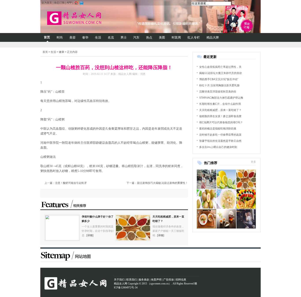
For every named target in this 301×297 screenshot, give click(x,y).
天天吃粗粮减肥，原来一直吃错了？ (220, 110)
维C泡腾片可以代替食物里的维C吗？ (221, 122)
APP (69, 2)
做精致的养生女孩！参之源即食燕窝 (220, 116)
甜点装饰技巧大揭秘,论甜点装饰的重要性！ (162, 182)
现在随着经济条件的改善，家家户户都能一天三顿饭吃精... (168, 231)
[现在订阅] (248, 25)
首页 (45, 51)
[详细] (89, 235)
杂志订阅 (59, 2)
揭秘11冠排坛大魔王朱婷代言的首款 (220, 73)
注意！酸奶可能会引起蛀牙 (71, 182)
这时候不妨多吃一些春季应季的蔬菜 (220, 134)
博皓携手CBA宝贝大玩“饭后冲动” (218, 79)
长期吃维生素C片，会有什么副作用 (220, 103)
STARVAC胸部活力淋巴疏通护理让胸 (221, 97)
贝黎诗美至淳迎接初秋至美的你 (217, 91)
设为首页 (46, 2)
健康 (61, 51)
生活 (53, 51)
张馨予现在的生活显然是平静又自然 (220, 140)
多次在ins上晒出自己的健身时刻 (218, 147)
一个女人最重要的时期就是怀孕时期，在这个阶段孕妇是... (97, 231)
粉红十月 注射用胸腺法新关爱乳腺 (219, 85)
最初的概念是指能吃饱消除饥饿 (217, 128)
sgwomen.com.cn (159, 283)
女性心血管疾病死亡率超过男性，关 (220, 66)
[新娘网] (85, 18)
